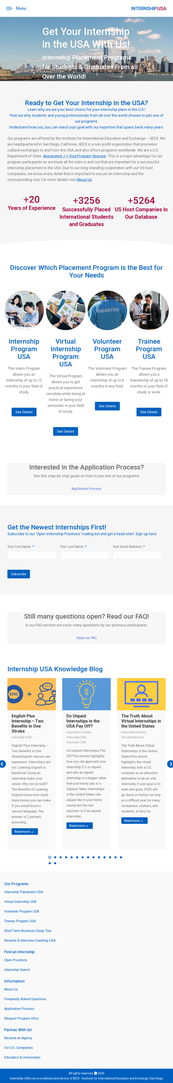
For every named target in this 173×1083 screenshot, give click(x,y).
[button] (50, 857)
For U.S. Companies (18, 1048)
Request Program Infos (21, 1018)
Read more (22, 831)
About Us (84, 179)
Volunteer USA (76, 742)
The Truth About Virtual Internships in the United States (141, 721)
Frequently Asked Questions (25, 999)
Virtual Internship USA (20, 902)
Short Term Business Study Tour (27, 931)
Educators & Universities (22, 1057)
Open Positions (15, 960)
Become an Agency (18, 1038)
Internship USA (21, 737)
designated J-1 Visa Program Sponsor (74, 156)
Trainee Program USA (20, 921)
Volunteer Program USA (21, 911)
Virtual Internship (132, 737)
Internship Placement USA (23, 892)
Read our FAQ (87, 638)
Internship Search (17, 970)
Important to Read (78, 732)
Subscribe (18, 574)
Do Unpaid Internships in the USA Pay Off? (83, 721)
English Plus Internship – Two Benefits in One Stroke (28, 723)
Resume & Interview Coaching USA (29, 940)
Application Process (86, 489)
